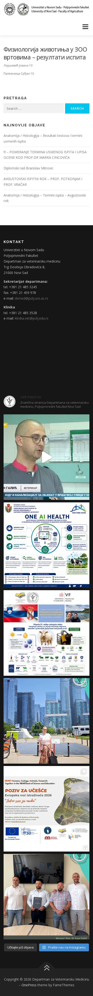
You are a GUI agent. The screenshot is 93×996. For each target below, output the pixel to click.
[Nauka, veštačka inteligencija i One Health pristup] (46, 545)
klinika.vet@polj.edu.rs (31, 318)
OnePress (28, 985)
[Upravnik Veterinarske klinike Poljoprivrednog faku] (46, 457)
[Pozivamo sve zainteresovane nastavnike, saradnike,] (46, 809)
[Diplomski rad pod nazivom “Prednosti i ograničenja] (46, 896)
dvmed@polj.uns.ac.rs (31, 298)
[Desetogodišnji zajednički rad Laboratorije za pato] (46, 633)
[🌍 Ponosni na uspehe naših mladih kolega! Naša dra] (46, 721)
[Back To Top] (46, 968)
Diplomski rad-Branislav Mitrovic (28, 168)
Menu (85, 27)
